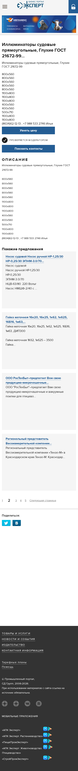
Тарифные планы (14, 662)
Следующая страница (43, 500)
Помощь (7, 667)
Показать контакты (28, 149)
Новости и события (18, 639)
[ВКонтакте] (17, 523)
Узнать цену (28, 130)
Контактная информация (23, 650)
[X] (7, 523)
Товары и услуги (16, 633)
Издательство (13, 645)
